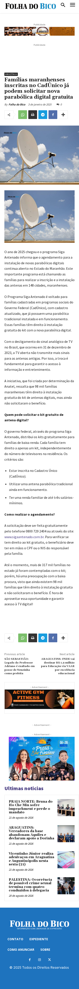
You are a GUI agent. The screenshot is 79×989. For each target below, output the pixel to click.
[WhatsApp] (22, 114)
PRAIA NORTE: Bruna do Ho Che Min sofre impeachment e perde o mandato (30, 807)
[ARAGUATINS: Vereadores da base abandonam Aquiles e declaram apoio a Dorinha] (66, 833)
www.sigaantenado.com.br (24, 537)
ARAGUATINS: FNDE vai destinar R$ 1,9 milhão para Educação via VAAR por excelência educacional (58, 666)
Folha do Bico (17, 104)
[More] (63, 114)
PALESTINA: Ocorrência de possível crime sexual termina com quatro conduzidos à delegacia (30, 885)
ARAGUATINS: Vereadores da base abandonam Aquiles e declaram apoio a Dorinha (31, 833)
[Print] (32, 114)
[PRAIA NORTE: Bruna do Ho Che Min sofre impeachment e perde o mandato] (66, 807)
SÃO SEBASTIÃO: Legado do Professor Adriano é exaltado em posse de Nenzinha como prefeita (19, 666)
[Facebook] (52, 114)
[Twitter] (49, 960)
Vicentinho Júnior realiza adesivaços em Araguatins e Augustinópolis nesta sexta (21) (31, 859)
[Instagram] (39, 960)
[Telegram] (42, 114)
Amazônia (11, 74)
